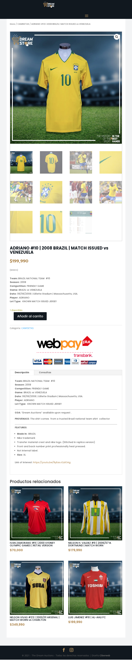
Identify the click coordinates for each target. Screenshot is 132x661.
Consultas (45, 372)
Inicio (12, 24)
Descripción (22, 372)
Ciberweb (105, 655)
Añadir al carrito (30, 316)
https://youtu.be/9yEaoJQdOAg (52, 462)
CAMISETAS (23, 24)
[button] (117, 37)
